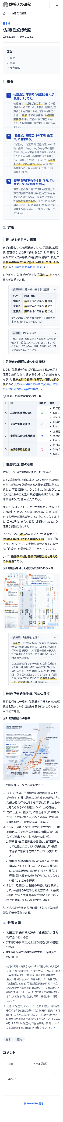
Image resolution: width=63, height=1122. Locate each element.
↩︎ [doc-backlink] (14, 1000)
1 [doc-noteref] (26, 525)
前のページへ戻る (33, 1103)
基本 (8, 1039)
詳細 (12, 62)
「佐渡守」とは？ (27, 637)
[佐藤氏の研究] (17, 5)
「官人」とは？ (26, 333)
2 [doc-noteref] (54, 538)
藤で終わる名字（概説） (30, 267)
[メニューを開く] (57, 5)
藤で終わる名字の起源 (32, 289)
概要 (12, 57)
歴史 (19, 1039)
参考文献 (15, 67)
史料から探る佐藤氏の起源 (32, 384)
